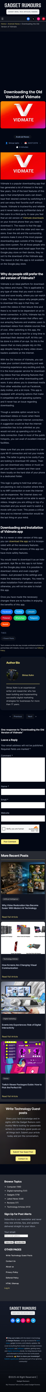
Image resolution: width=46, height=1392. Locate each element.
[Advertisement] (23, 58)
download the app (18, 541)
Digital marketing (9, 1019)
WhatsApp (20, 618)
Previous (18, 716)
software (21, 1348)
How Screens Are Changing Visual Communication (19, 966)
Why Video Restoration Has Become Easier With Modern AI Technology (20, 907)
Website (5, 813)
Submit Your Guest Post (23, 1152)
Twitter (19, 612)
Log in (7, 1288)
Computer (11, 1187)
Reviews (11, 1203)
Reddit (5, 624)
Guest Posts (9, 638)
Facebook (7, 612)
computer (10, 1348)
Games (5, 1078)
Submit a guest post (11, 1359)
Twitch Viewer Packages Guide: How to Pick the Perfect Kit (22, 1086)
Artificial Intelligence (10, 899)
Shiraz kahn (14, 143)
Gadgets (11, 1195)
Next (30, 716)
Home (3, 24)
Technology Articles (10, 959)
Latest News (12, 1199)
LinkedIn (31, 612)
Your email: (10, 1232)
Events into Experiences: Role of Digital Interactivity (21, 1026)
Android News (14, 24)
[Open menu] (2, 18)
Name (5, 786)
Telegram (34, 618)
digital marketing (14, 1351)
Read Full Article (10, 917)
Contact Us (23, 1159)
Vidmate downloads (33, 218)
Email (4, 799)
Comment (7, 755)
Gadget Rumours (23, 1381)
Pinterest (6, 618)
